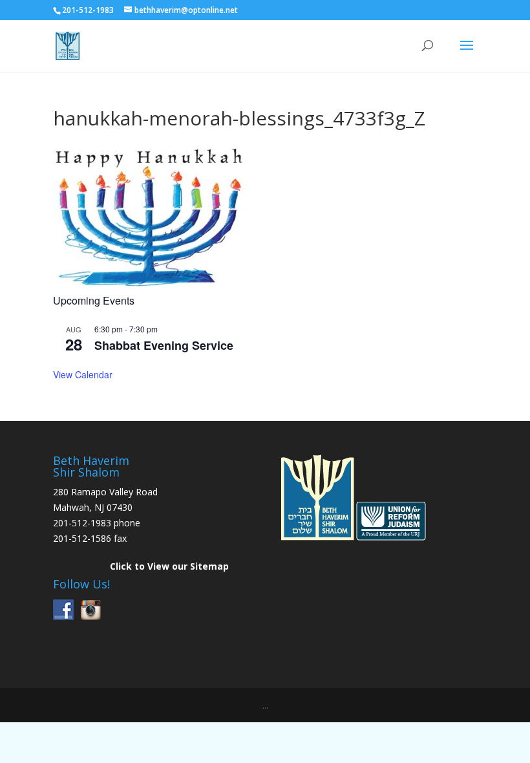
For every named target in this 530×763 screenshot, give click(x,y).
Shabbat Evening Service (163, 345)
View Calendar (82, 374)
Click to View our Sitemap (169, 566)
